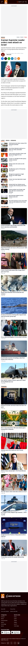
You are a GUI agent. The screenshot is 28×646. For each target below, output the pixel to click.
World (22, 37)
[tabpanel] (14, 173)
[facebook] (2, 58)
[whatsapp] (9, 58)
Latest (15, 618)
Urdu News (16, 626)
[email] (15, 58)
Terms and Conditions (5, 611)
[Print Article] (18, 58)
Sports (2, 622)
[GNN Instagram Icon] (15, 643)
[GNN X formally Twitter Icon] (11, 643)
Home (18, 37)
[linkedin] (12, 58)
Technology (3, 624)
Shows (15, 620)
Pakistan (3, 616)
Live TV (15, 624)
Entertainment (4, 620)
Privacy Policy (12, 609)
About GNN (3, 609)
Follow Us (3, 643)
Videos (15, 622)
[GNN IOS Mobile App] (15, 632)
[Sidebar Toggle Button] (2, 1)
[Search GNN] (26, 2)
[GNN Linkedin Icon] (18, 643)
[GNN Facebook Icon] (8, 643)
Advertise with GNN (13, 611)
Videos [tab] (8, 140)
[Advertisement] (14, 21)
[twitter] (5, 58)
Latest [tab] (3, 140)
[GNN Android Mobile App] (5, 632)
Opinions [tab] (13, 140)
